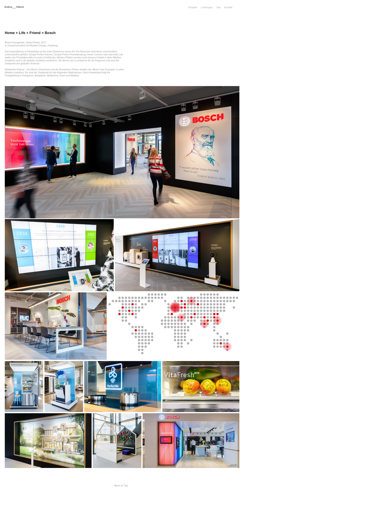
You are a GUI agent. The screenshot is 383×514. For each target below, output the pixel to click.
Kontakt (228, 7)
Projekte (193, 7)
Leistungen (207, 7)
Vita (218, 7)
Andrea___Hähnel (14, 7)
